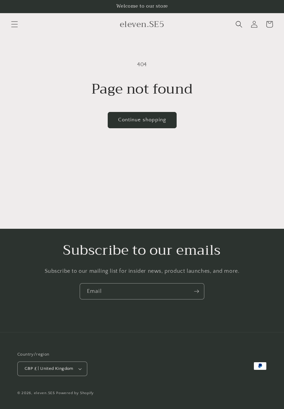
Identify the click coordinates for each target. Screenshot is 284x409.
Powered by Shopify (75, 393)
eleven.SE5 (44, 393)
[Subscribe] (196, 291)
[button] (14, 24)
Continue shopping (142, 120)
